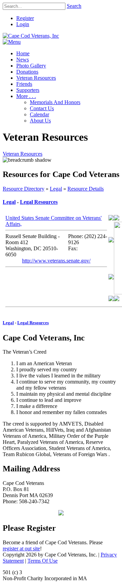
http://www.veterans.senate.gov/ (56, 260)
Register (25, 18)
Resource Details (85, 189)
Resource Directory (23, 189)
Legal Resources (39, 202)
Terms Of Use (42, 561)
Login (22, 24)
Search (74, 6)
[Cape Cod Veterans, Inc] (31, 36)
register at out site (21, 548)
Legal (56, 189)
